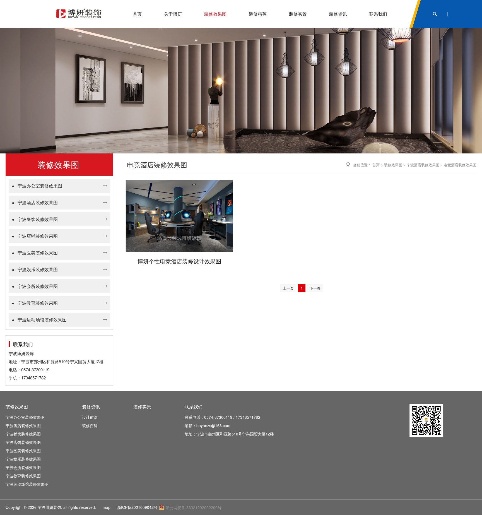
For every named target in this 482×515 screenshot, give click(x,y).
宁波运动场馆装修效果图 (42, 319)
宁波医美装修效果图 (38, 252)
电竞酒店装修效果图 (460, 164)
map (106, 507)
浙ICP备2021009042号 (137, 507)
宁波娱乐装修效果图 (38, 269)
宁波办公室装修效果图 (40, 185)
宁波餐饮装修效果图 (38, 219)
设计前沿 (90, 417)
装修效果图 (393, 164)
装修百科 (90, 425)
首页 (376, 164)
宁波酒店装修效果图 (38, 202)
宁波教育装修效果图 (38, 303)
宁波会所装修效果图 (38, 286)
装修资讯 (91, 406)
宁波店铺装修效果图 (38, 236)
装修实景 (142, 406)
